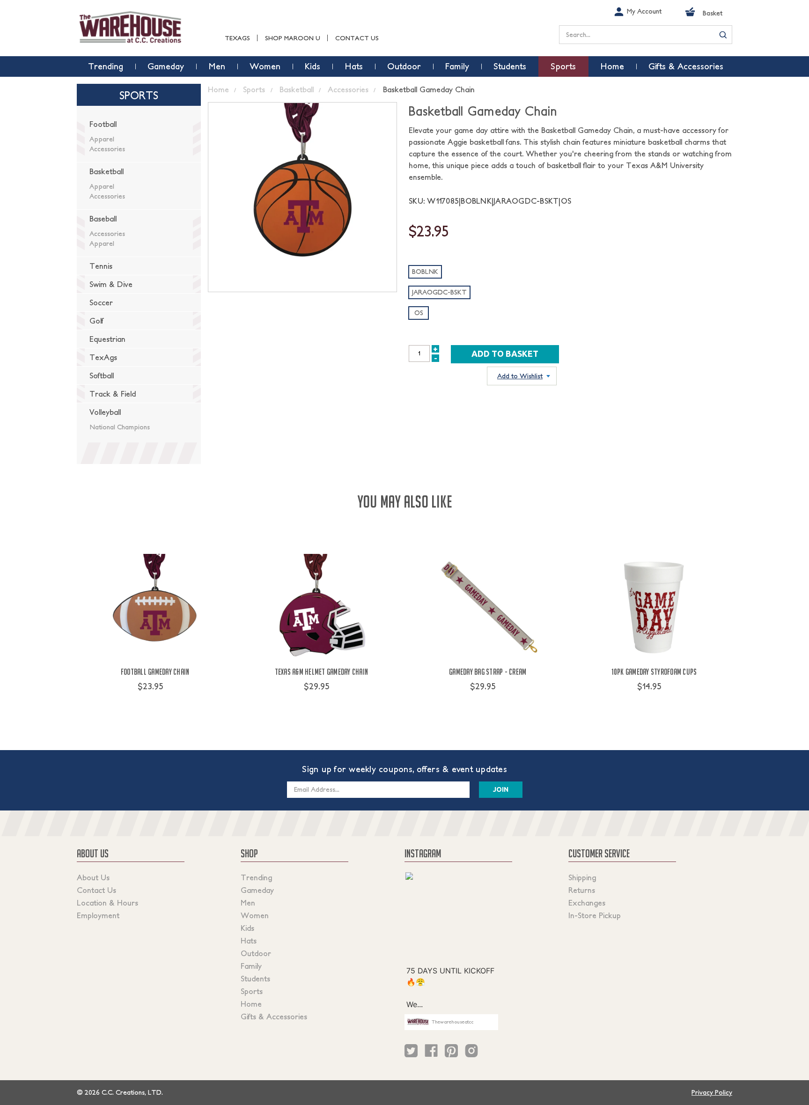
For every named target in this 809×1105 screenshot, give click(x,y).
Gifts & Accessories (274, 1016)
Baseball (103, 218)
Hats (249, 940)
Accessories (107, 149)
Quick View (155, 703)
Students (255, 978)
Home (251, 1004)
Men (248, 903)
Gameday (257, 890)
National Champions (119, 427)
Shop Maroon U (292, 38)
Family (251, 966)
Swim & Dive (110, 284)
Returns (581, 890)
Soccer (101, 302)
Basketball (106, 171)
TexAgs (237, 38)
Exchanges (586, 903)
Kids (247, 928)
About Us (93, 877)
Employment (98, 915)
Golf (96, 321)
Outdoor (256, 953)
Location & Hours (107, 903)
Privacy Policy (711, 1092)
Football (103, 124)
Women (255, 915)
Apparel (101, 139)
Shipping (582, 877)
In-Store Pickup (594, 915)
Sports (252, 991)
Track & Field (112, 394)
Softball (101, 375)
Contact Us (357, 38)
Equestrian (107, 339)
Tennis (100, 266)
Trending (256, 877)
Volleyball (105, 412)
